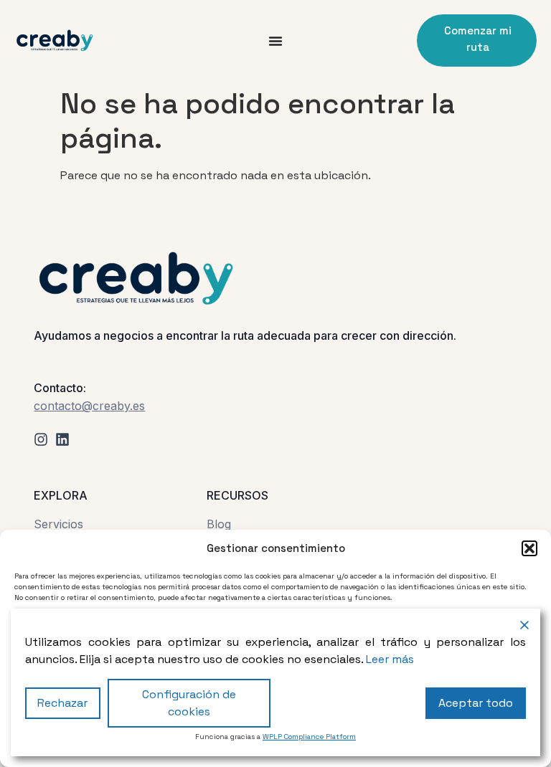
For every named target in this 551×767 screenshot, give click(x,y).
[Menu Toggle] (275, 41)
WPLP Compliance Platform (309, 736)
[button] (529, 548)
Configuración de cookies (189, 703)
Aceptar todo (475, 702)
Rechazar (62, 702)
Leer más (390, 659)
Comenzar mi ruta (478, 39)
